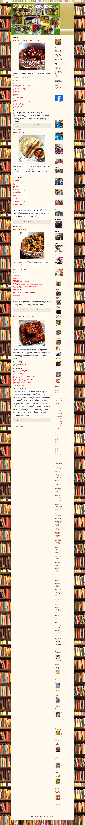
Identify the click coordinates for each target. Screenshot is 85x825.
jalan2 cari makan (58, 554)
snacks (57, 630)
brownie (57, 491)
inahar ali (58, 46)
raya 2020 (58, 615)
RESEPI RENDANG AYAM (19, 268)
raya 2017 (58, 612)
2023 (58, 394)
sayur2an (58, 627)
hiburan (57, 540)
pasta (57, 593)
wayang (57, 642)
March (59, 430)
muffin (57, 588)
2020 (58, 435)
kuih (57, 566)
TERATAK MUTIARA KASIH (57, 793)
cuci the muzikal (57, 511)
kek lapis (58, 556)
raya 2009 (58, 601)
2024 (58, 392)
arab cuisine (58, 473)
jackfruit (58, 552)
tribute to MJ (58, 638)
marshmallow (58, 577)
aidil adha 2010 (59, 468)
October (59, 398)
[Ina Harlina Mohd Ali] (59, 100)
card (57, 497)
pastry (57, 595)
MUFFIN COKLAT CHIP (59, 298)
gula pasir (18, 380)
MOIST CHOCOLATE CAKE (59, 316)
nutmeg (23, 383)
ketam (57, 562)
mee (57, 580)
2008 (58, 457)
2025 (58, 390)
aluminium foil (16, 411)
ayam (17, 126)
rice (57, 622)
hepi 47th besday (58, 536)
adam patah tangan (58, 466)
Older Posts (48, 424)
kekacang (58, 558)
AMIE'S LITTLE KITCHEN (57, 745)
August (59, 403)
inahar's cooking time (21, 79)
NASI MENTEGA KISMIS (58, 288)
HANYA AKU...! (57, 668)
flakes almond (27, 382)
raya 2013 (58, 607)
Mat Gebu (21, 362)
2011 (58, 452)
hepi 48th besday (58, 538)
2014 (58, 446)
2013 (58, 448)
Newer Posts (16, 424)
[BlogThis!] (34, 124)
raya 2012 (58, 606)
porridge (58, 599)
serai (19, 284)
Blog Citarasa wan (58, 761)
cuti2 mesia (58, 513)
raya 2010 (58, 602)
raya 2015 (58, 610)
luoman (44, 816)
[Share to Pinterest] (38, 124)
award (57, 475)
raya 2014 (58, 609)
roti (57, 624)
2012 (58, 450)
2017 (58, 441)
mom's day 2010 (58, 586)
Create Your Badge (58, 101)
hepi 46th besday (58, 533)
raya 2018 (58, 614)
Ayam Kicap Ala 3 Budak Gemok (20, 77)
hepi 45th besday (58, 530)
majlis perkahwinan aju (58, 571)
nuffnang (58, 592)
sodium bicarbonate (23, 374)
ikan (17, 223)
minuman (58, 583)
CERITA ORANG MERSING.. (57, 696)
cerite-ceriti (58, 500)
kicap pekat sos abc (23, 104)
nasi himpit (41, 262)
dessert (57, 516)
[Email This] (33, 124)
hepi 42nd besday (58, 525)
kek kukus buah (40, 350)
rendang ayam (27, 261)
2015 (58, 445)
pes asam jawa (19, 106)
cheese (57, 503)
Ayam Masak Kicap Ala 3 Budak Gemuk (26, 40)
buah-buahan (58, 492)
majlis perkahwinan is (59, 574)
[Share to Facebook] (37, 124)
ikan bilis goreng (23, 262)
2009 (58, 455)
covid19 (57, 509)
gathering (58, 518)
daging (57, 515)
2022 (58, 432)
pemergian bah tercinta (59, 597)
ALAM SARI (58, 729)
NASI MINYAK (58, 307)
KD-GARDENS (57, 682)
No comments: (28, 124)
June (59, 405)
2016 (58, 443)
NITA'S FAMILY (57, 710)
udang (57, 641)
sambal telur (15, 262)
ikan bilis (58, 550)
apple (57, 471)
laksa (57, 568)
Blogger (52, 816)
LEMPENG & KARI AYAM (22, 132)
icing (57, 547)
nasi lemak (46, 261)
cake (17, 420)
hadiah (57, 520)
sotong (57, 632)
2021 (58, 434)
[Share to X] (35, 124)
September (60, 400)
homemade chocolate (58, 543)
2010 (58, 454)
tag (56, 633)
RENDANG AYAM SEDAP (22, 229)
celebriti (57, 498)
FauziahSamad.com (58, 653)
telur (57, 636)
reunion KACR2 (59, 617)
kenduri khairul (59, 559)
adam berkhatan (59, 463)
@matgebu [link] (44, 352)
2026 (58, 388)
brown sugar (31, 379)
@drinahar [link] (16, 80)
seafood (57, 628)
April (59, 428)
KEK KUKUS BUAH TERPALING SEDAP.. (27, 317)
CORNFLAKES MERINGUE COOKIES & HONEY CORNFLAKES (59, 377)
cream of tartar (22, 376)
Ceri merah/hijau (16, 385)
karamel (40, 403)
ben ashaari (58, 478)
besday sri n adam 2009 (58, 489)
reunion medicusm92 (58, 620)
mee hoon (58, 582)
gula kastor (18, 379)
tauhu (57, 635)
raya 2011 (58, 604)
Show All (61, 721)
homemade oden (59, 545)
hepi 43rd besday (58, 527)
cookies (57, 507)
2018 (58, 439)
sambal (57, 625)
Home (32, 424)
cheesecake (58, 504)
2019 (58, 437)
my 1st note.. (58, 589)
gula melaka (32, 292)
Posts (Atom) (20, 426)
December (59, 395)
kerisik (21, 289)
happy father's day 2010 (59, 522)
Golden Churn (23, 371)
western (57, 644)
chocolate (58, 506)
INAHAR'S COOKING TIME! (33, 6)
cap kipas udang (27, 101)
